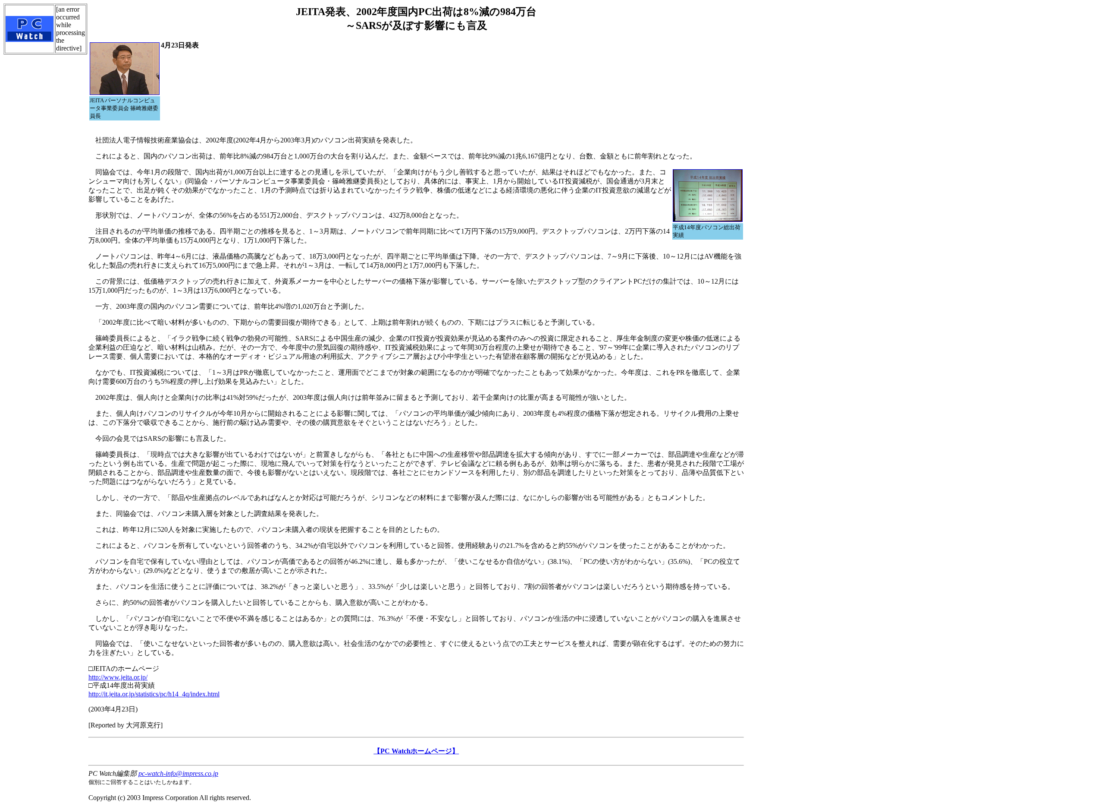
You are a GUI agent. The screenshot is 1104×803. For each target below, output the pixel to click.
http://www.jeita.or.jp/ (117, 677)
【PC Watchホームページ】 (416, 751)
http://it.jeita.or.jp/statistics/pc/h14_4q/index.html (154, 694)
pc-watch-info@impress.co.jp (178, 773)
